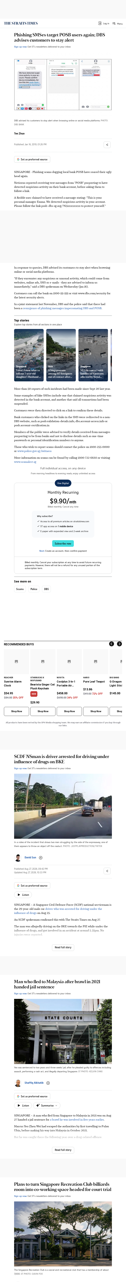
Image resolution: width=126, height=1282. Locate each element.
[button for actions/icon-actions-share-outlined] (107, 144)
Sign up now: (20, 46)
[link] (21, 23)
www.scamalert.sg (25, 462)
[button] (104, 23)
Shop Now (16, 711)
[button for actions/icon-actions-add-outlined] (41, 858)
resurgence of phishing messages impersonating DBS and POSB (62, 308)
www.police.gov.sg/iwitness (34, 451)
